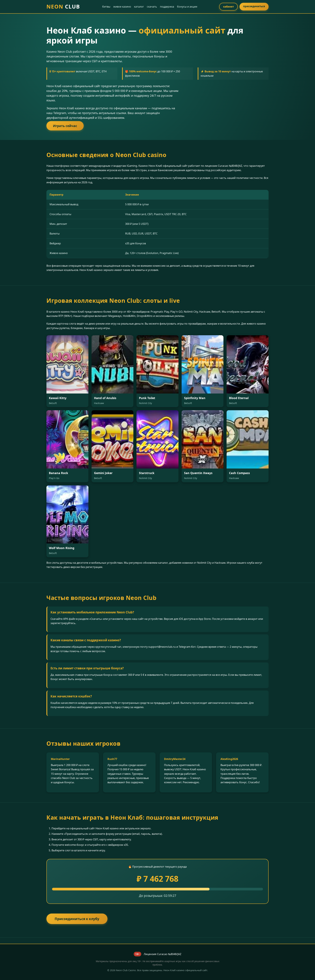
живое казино (122, 6)
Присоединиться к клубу (77, 918)
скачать (152, 6)
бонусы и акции (187, 6)
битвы (106, 6)
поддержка (167, 6)
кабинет (228, 6)
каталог (139, 6)
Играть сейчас (65, 126)
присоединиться (254, 6)
